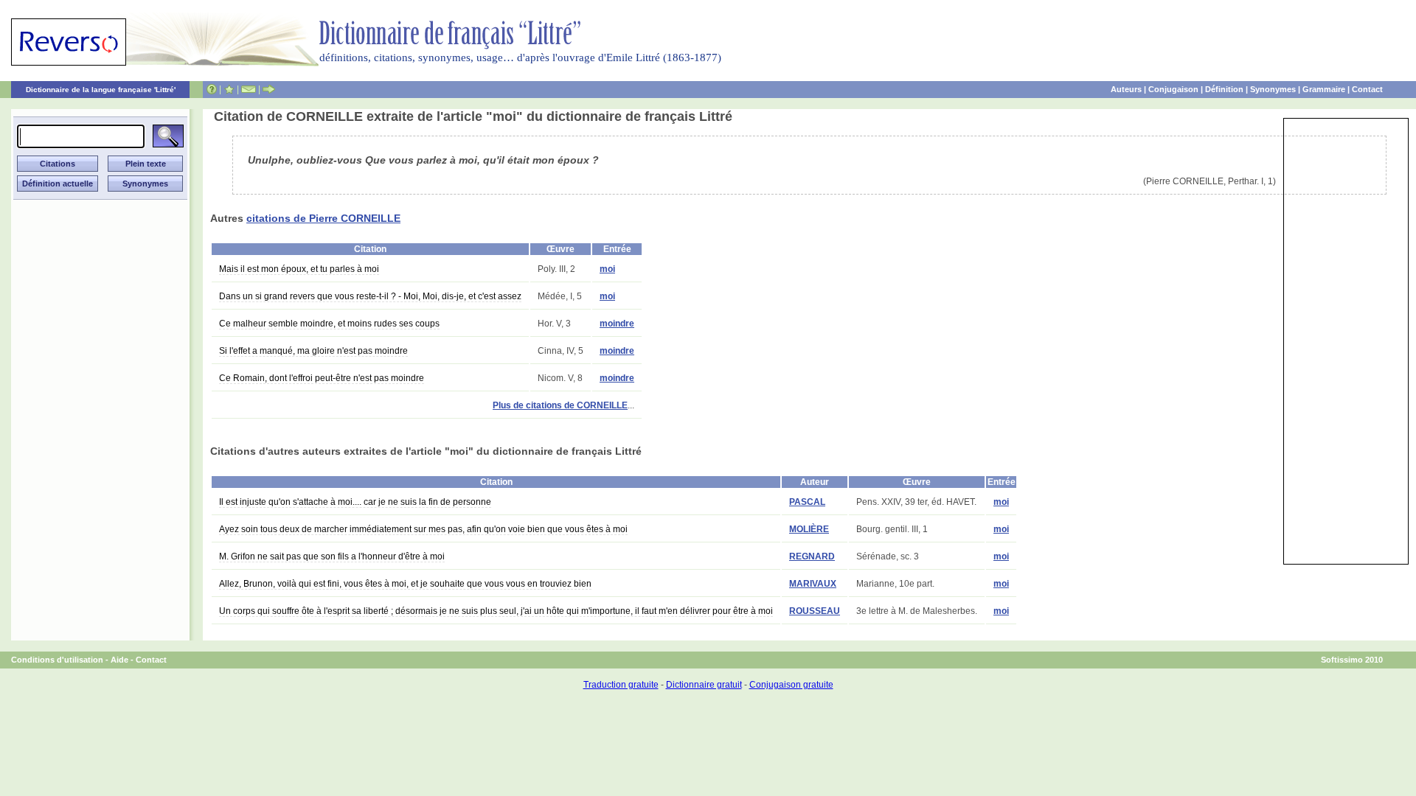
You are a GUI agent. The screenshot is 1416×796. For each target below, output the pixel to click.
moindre (617, 323)
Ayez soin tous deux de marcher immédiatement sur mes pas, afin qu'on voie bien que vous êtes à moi (423, 529)
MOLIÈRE (809, 529)
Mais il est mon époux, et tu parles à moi (299, 269)
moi (607, 269)
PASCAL (807, 502)
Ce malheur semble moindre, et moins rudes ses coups (329, 323)
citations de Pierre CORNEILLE (323, 218)
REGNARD (812, 556)
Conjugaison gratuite (791, 685)
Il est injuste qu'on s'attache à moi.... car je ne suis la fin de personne (355, 502)
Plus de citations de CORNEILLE (560, 405)
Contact (1367, 89)
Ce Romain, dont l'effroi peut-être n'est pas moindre (321, 378)
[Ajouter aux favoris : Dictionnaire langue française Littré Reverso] (229, 89)
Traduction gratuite (621, 685)
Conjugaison (1173, 89)
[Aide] (211, 89)
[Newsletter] (248, 89)
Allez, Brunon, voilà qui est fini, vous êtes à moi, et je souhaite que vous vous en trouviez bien (405, 584)
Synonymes (1273, 89)
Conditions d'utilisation (57, 659)
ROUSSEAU (814, 611)
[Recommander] (269, 89)
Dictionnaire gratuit (704, 685)
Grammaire (1323, 89)
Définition (1224, 89)
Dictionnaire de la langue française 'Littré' (101, 89)
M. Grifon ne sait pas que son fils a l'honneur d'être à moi (332, 556)
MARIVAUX (812, 584)
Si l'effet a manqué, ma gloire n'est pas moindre (313, 351)
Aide (119, 659)
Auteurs (1126, 89)
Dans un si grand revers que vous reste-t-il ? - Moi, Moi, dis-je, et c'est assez (370, 296)
